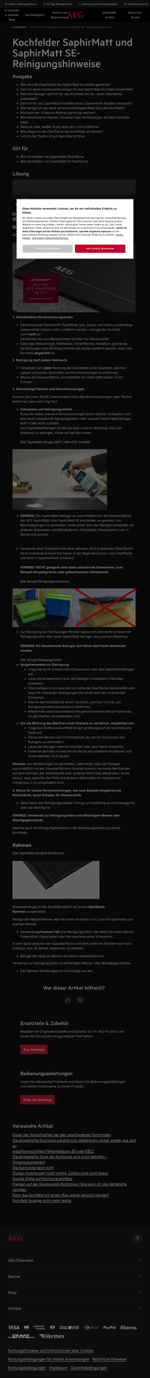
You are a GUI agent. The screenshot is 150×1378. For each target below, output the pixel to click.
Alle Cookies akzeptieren (100, 248)
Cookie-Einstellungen (47, 248)
